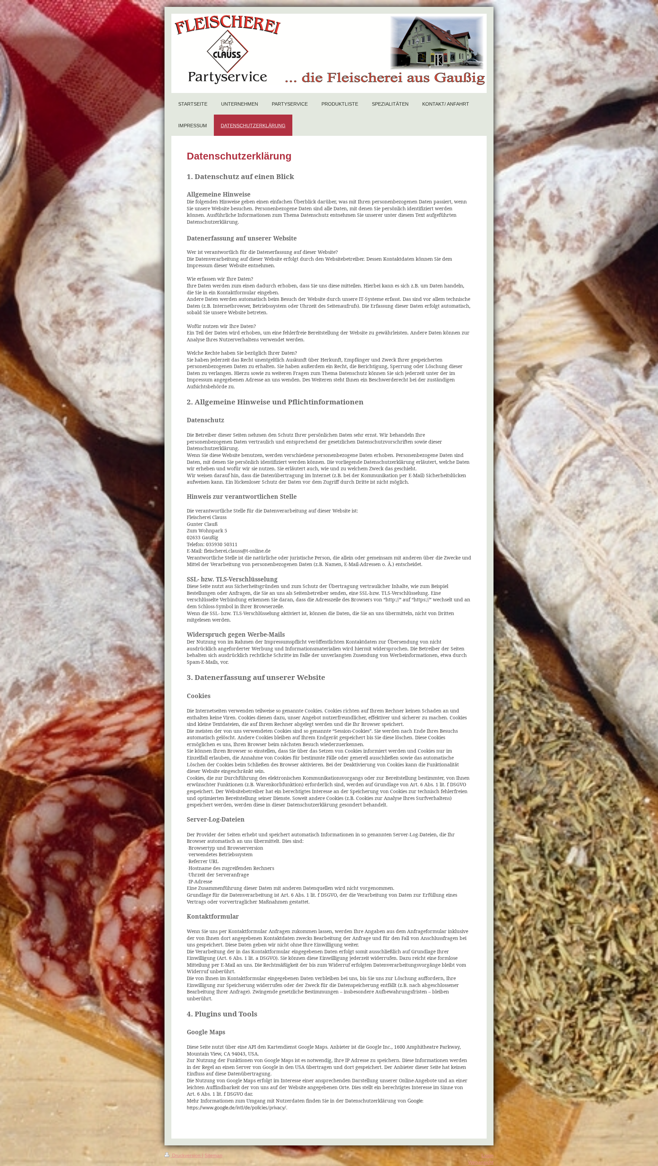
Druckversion (186, 1155)
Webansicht (481, 1162)
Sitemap (213, 1155)
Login (488, 1155)
